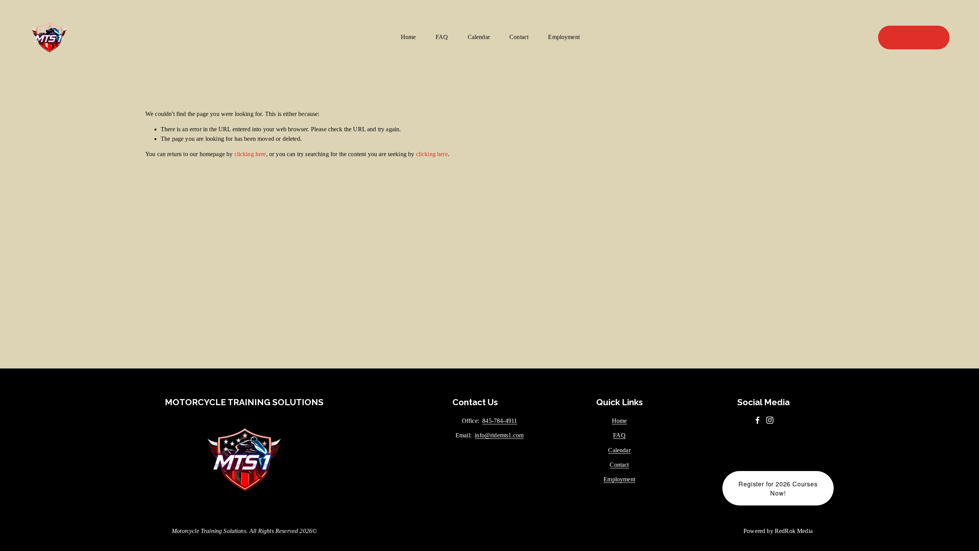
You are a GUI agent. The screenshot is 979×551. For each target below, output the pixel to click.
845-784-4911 (499, 420)
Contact (519, 37)
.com (517, 435)
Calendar (479, 37)
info (480, 435)
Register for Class (914, 37)
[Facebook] (757, 420)
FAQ (442, 37)
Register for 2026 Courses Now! (777, 488)
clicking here (250, 154)
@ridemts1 (498, 435)
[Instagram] (770, 420)
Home (408, 37)
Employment (564, 37)
